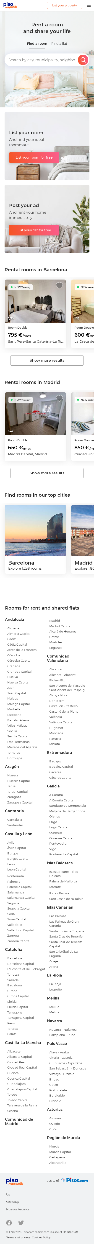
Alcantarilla (57, 1162)
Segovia (13, 903)
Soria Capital (16, 919)
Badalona (14, 985)
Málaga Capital (18, 704)
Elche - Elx (57, 680)
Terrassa (13, 974)
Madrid (54, 620)
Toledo (12, 1094)
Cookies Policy (41, 1237)
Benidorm (57, 701)
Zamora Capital (18, 941)
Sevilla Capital (18, 736)
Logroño (55, 989)
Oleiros (54, 816)
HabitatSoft (70, 1232)
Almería (13, 628)
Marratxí (55, 887)
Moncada (56, 733)
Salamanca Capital (21, 897)
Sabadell (14, 980)
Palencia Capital (19, 887)
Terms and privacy (18, 1237)
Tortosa (12, 1028)
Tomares (13, 752)
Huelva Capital (18, 682)
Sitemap (12, 1202)
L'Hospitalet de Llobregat (26, 969)
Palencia (13, 881)
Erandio (55, 1101)
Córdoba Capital (19, 660)
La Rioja (55, 984)
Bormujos (14, 758)
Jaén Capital (16, 693)
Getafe (54, 637)
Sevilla (12, 731)
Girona (12, 991)
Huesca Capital (18, 781)
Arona (53, 966)
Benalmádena (18, 720)
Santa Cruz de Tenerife (66, 936)
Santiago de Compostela (67, 805)
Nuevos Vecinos (17, 1209)
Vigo (52, 849)
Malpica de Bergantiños (67, 811)
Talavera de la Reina (22, 1105)
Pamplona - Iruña (62, 1035)
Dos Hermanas (18, 742)
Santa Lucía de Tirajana (66, 931)
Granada (13, 666)
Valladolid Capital (20, 930)
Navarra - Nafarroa (63, 1029)
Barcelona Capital (20, 964)
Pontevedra (58, 843)
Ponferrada (15, 876)
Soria (11, 914)
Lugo (53, 822)
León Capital (16, 869)
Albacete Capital (19, 1056)
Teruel (11, 786)
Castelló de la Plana (63, 711)
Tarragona (15, 1012)
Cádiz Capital (17, 644)
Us (8, 1194)
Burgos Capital (18, 858)
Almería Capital (19, 633)
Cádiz (11, 639)
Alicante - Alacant (62, 675)
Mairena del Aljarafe (22, 747)
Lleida (12, 1001)
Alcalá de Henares (62, 631)
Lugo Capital (58, 827)
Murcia (54, 1146)
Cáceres (55, 772)
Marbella (14, 709)
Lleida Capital (17, 1007)
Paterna (55, 738)
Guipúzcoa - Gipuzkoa (65, 1063)
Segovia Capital (19, 908)
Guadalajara (16, 1084)
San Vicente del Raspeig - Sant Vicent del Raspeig (68, 688)
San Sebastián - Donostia (67, 1068)
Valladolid (14, 925)
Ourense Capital (61, 838)
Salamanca (15, 892)
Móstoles (55, 642)
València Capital (61, 722)
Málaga (12, 698)
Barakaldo (57, 1095)
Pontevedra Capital (63, 854)
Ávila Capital (16, 848)
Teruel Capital (17, 791)
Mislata (54, 744)
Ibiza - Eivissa (59, 893)
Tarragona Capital (20, 1017)
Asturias (55, 1118)
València (55, 717)
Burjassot (56, 728)
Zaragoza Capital (20, 802)
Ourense (55, 832)
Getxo (53, 1084)
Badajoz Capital (61, 766)
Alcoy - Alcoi (58, 695)
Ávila (11, 842)
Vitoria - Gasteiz (61, 1057)
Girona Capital (18, 996)
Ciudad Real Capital (22, 1067)
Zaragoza (14, 797)
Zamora (13, 935)
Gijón (53, 1129)
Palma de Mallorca (63, 881)
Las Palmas (57, 916)
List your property (64, 5)
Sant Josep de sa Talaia (66, 899)
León (11, 864)
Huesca (12, 775)
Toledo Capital (18, 1100)
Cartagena (57, 1157)
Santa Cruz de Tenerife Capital (66, 944)
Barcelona (15, 958)
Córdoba (13, 655)
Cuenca (13, 1073)
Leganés (55, 647)
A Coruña (56, 795)
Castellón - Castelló (63, 706)
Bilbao (54, 1079)
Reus (11, 1023)
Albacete (14, 1051)
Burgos (12, 853)
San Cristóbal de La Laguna (63, 954)
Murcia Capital (60, 1152)
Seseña (12, 1111)
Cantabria (14, 819)
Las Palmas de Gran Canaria (64, 924)
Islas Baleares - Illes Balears (63, 874)
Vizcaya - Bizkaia (61, 1074)
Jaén (11, 687)
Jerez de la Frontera (22, 650)
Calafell (12, 1034)
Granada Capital (19, 671)
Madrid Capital (60, 626)
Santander (15, 825)
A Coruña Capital (61, 800)
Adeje (53, 961)
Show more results (47, 360)
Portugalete (58, 1090)
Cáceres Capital (60, 777)
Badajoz (55, 761)
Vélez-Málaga (17, 725)
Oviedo (54, 1123)
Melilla (54, 1007)
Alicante (55, 669)
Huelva (12, 677)
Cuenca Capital (18, 1078)
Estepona (14, 715)
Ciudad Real (16, 1062)
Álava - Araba (59, 1052)
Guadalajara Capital (22, 1089)
